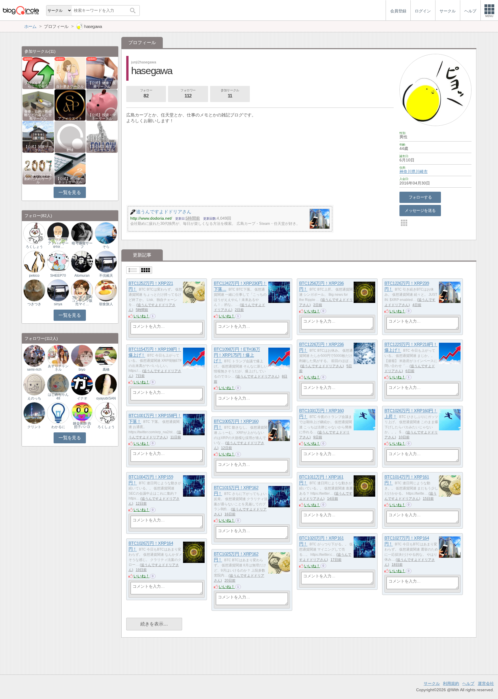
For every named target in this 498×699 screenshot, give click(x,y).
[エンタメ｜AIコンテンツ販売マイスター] (82, 290)
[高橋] (106, 355)
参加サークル (230, 93)
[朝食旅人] (106, 290)
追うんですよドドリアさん (322, 366)
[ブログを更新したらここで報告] (38, 73)
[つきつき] (34, 290)
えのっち (34, 398)
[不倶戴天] (106, 261)
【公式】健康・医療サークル (102, 84)
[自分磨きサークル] (70, 73)
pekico (34, 275)
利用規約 (451, 683)
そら (106, 246)
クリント (34, 427)
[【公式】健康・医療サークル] (102, 73)
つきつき (34, 304)
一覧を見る (70, 192)
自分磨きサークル (70, 86)
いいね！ (141, 316)
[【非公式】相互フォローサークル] (102, 136)
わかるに (58, 427)
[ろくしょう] (34, 233)
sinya (58, 304)
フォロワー (188, 93)
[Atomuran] (82, 261)
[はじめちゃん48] (58, 384)
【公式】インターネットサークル (70, 180)
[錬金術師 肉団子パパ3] (82, 413)
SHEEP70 (58, 275)
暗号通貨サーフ (82, 245)
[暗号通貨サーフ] (82, 233)
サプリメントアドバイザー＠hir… (58, 243)
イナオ (82, 398)
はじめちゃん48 (58, 396)
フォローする (420, 197)
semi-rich (34, 369)
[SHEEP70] (58, 261)
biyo (82, 369)
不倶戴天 (106, 275)
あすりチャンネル (58, 367)
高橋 (106, 369)
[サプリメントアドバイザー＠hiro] (58, 233)
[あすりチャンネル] (58, 355)
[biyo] (82, 355)
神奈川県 (407, 171)
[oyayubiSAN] (106, 384)
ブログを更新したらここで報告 (38, 84)
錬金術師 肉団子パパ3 (82, 425)
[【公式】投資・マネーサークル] (102, 104)
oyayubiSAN (106, 398)
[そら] (106, 233)
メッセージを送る (420, 210)
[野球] (70, 136)
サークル (432, 683)
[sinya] (58, 290)
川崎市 (422, 171)
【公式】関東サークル (38, 148)
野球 (70, 150)
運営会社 (486, 683)
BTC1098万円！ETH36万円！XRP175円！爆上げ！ (237, 355)
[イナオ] (82, 384)
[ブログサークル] (21, 10)
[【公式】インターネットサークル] (70, 168)
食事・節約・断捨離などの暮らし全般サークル (38, 115)
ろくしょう (34, 246)
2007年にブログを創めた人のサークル (38, 179)
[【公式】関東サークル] (38, 136)
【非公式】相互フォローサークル (102, 148)
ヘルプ (468, 683)
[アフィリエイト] (70, 104)
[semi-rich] (34, 355)
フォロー (146, 93)
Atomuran (82, 275)
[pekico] (34, 261)
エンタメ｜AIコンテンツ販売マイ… (82, 300)
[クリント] (34, 413)
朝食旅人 (106, 304)
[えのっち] (34, 384)
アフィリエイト (70, 118)
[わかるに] (58, 413)
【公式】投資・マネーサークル (102, 116)
